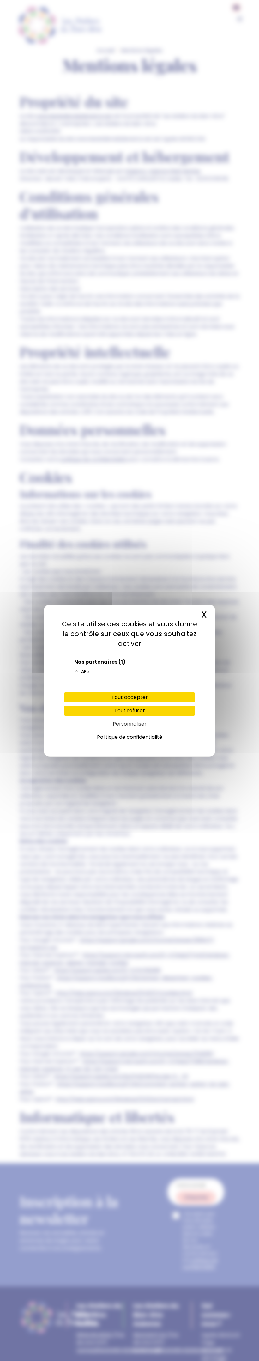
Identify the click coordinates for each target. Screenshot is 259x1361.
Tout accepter (129, 697)
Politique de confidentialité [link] (129, 737)
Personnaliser (130, 723)
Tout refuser (129, 710)
